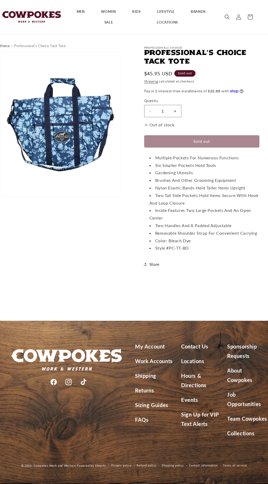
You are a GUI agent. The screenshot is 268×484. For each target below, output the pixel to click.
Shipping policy (173, 465)
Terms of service (235, 465)
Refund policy (147, 465)
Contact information (203, 465)
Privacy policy (121, 465)
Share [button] (154, 264)
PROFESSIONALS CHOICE (163, 47)
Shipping (151, 81)
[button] (83, 11)
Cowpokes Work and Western (55, 465)
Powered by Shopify (91, 465)
